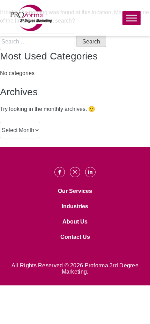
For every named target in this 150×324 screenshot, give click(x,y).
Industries (75, 206)
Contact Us (75, 237)
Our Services (75, 191)
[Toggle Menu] (131, 18)
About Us (75, 222)
